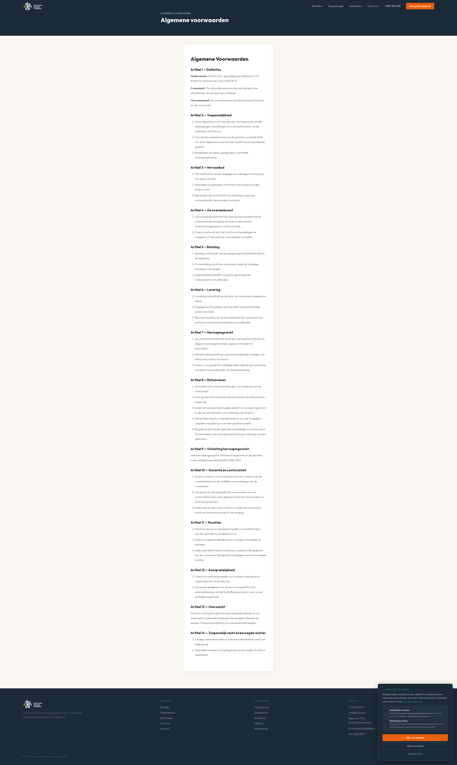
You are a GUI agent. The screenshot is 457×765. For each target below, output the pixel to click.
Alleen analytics (415, 745)
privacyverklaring (412, 701)
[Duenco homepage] (32, 704)
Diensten (317, 6)
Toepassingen (336, 6)
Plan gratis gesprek (420, 6)
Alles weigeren (415, 753)
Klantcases (355, 6)
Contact (164, 728)
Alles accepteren (415, 737)
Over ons (373, 6)
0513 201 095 (393, 6)
